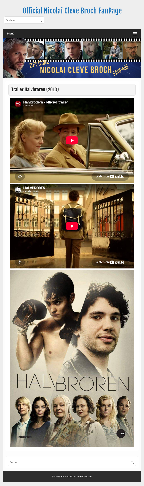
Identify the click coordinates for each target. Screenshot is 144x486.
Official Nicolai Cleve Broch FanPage (72, 10)
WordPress (71, 476)
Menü (10, 33)
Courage (86, 476)
